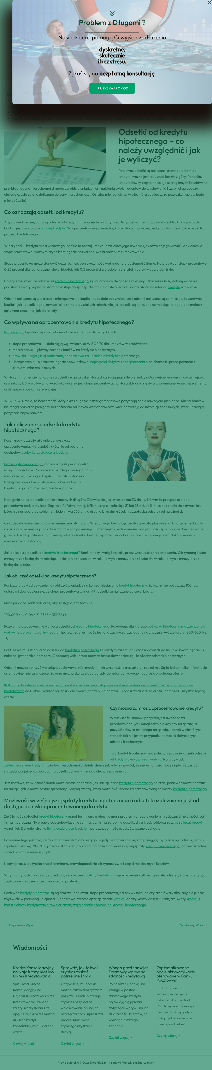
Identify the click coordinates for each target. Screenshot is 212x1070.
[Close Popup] (209, 3)
